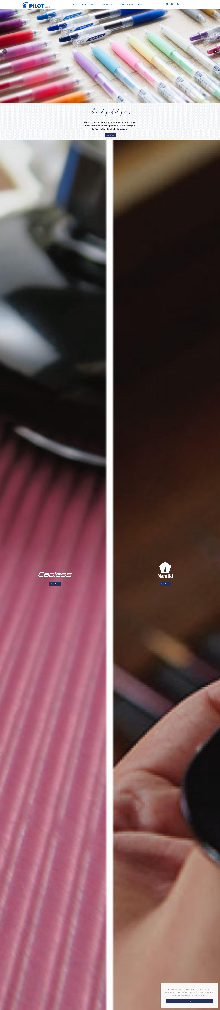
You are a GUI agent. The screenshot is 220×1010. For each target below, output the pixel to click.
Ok (189, 1001)
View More (110, 135)
